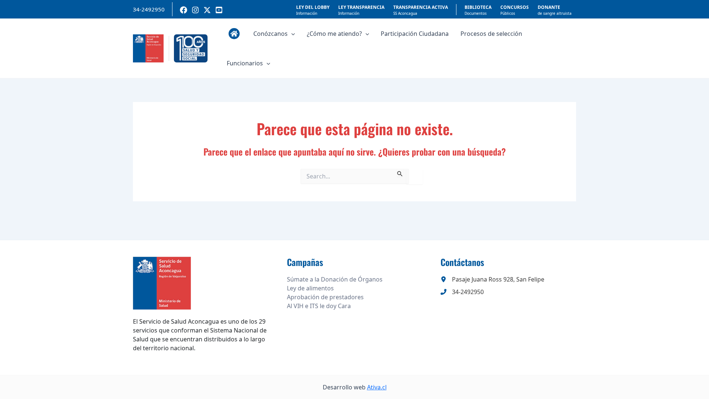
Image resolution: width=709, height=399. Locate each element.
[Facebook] (183, 10)
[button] (291, 33)
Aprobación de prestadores (325, 297)
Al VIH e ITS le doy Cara (319, 306)
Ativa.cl (377, 387)
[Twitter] (207, 10)
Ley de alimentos (310, 288)
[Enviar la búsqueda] (400, 173)
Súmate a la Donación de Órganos (335, 279)
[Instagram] (195, 10)
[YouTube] (219, 10)
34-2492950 (149, 9)
